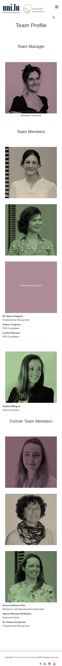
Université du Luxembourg (26, 657)
